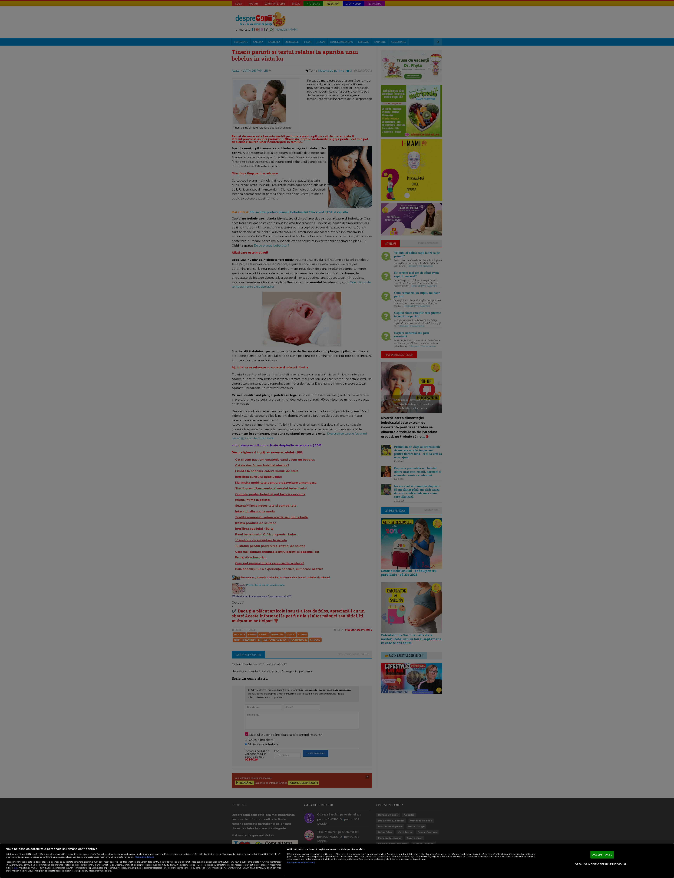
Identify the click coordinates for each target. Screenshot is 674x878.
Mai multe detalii (144, 857)
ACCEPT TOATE (602, 854)
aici (16, 867)
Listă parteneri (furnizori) (301, 862)
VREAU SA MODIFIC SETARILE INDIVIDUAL (601, 864)
